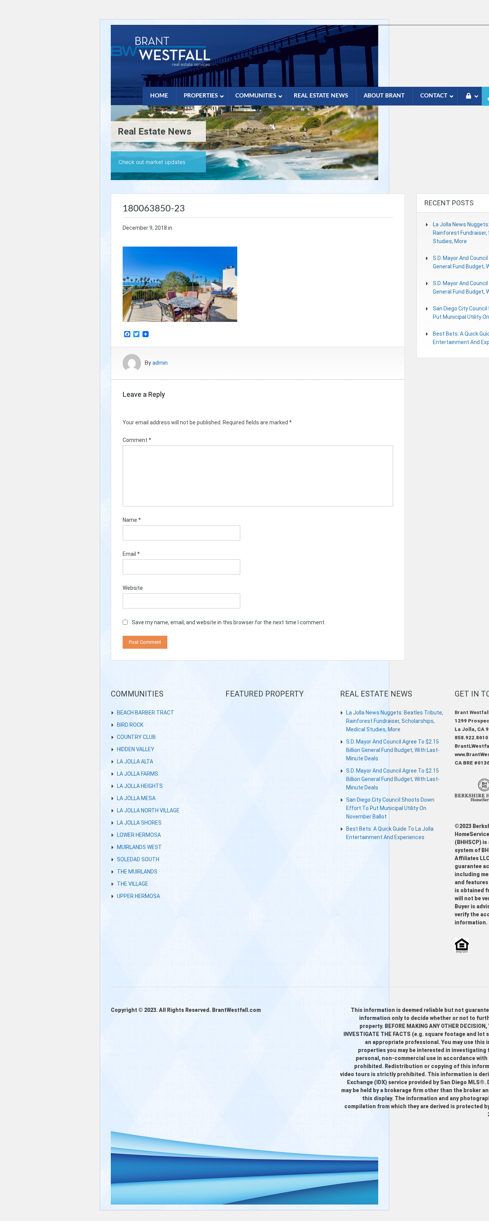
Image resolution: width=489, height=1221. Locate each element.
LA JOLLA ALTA (135, 761)
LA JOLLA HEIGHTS (140, 786)
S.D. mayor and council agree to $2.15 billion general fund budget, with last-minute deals (393, 750)
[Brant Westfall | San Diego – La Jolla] (160, 56)
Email (131, 554)
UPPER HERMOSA (138, 896)
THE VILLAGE (132, 884)
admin (160, 363)
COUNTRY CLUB (136, 737)
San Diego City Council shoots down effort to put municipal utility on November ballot (390, 808)
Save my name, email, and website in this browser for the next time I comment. (228, 622)
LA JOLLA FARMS (137, 774)
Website (133, 588)
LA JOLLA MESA (136, 798)
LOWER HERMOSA (139, 835)
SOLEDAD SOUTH (138, 859)
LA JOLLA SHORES (139, 823)
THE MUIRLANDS (137, 872)
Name (132, 520)
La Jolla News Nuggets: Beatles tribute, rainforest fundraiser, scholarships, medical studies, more (394, 721)
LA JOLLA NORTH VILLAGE (148, 810)
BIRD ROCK (130, 725)
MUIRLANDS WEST (139, 847)
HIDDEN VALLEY (135, 749)
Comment (137, 440)
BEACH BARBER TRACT (145, 713)
